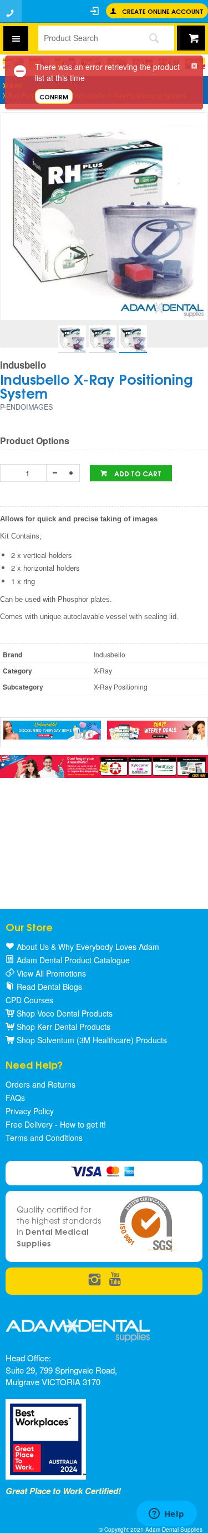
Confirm (53, 96)
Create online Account (163, 11)
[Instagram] (94, 1280)
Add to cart (137, 473)
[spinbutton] (25, 473)
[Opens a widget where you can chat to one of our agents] (166, 1514)
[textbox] (85, 38)
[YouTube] (115, 1280)
